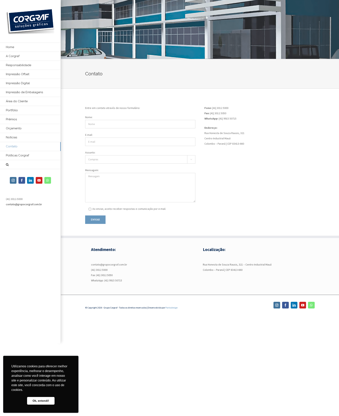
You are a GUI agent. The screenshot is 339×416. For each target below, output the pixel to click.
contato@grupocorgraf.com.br (24, 204)
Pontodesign (171, 307)
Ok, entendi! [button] (41, 400)
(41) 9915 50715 (113, 280)
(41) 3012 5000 (99, 270)
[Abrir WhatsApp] (329, 406)
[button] (30, 164)
